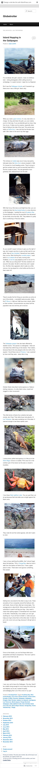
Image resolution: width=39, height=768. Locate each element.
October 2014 (7, 720)
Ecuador (5, 698)
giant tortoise (17, 119)
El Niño (10, 698)
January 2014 (7, 737)
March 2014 (6, 733)
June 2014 (6, 727)
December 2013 (7, 740)
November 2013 (7, 742)
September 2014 (8, 723)
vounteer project (25, 255)
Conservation (31, 696)
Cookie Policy (7, 760)
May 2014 (6, 729)
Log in (5, 751)
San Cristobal (26, 704)
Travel (34, 705)
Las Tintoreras (7, 419)
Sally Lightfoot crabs (16, 495)
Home (5, 24)
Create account (7, 749)
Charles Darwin (22, 696)
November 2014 (7, 718)
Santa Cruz (11, 129)
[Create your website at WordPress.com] (19, 2)
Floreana (23, 352)
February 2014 (7, 735)
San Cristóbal (15, 253)
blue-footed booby (20, 210)
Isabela (14, 161)
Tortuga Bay (22, 563)
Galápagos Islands (17, 86)
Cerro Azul (18, 163)
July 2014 (6, 725)
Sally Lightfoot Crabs (16, 704)
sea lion (12, 260)
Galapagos (22, 698)
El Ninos (7, 301)
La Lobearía (11, 257)
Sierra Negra (6, 461)
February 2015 (7, 716)
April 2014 (6, 731)
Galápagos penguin (11, 343)
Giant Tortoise (12, 700)
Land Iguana (32, 700)
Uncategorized (12, 695)
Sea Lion (8, 705)
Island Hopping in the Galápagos (12, 39)
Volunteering (6, 707)
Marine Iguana (16, 702)
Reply (13, 707)
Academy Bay (30, 212)
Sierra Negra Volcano (18, 705)
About (11, 24)
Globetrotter (10, 16)
